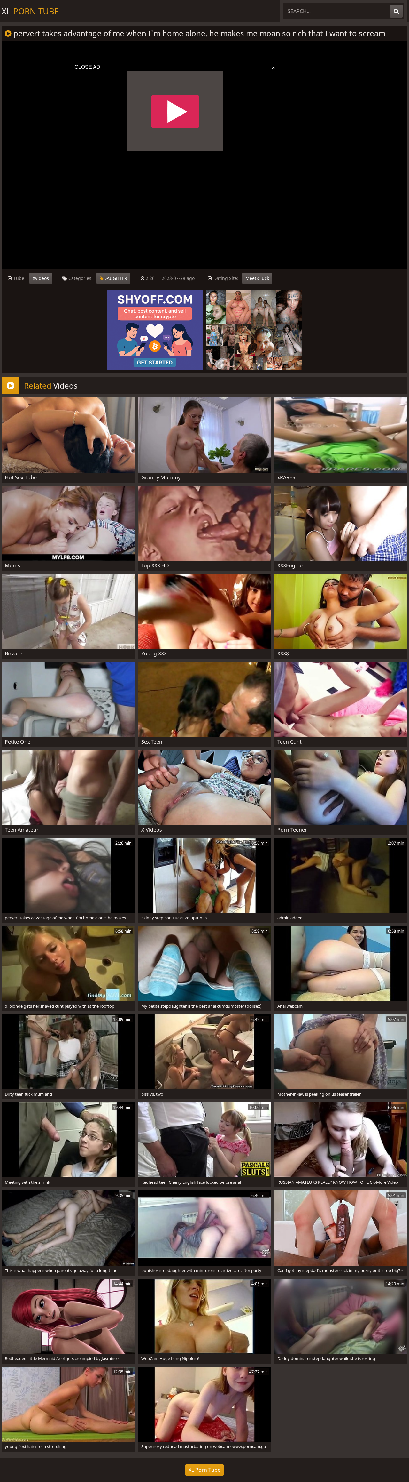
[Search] (396, 11)
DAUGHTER (115, 278)
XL (30, 11)
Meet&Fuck (257, 278)
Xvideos (41, 278)
